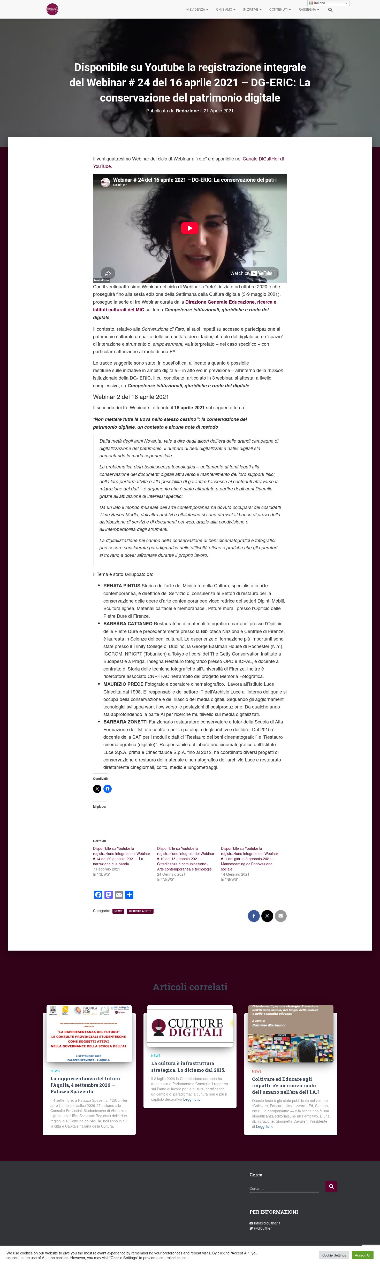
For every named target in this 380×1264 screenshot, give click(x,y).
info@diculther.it (266, 1223)
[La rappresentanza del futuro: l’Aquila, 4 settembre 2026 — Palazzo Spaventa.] (89, 1033)
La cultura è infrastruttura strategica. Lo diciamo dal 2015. (188, 1066)
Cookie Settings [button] (334, 1255)
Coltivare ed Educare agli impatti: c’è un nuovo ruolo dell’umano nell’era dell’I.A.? (286, 1085)
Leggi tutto (192, 1099)
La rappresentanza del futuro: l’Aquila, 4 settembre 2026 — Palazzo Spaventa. (85, 1085)
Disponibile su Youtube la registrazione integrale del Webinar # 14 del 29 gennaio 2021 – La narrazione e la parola (121, 856)
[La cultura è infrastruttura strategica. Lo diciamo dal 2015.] (190, 1025)
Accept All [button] (362, 1255)
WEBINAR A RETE (140, 911)
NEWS (118, 911)
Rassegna (308, 9)
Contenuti (278, 9)
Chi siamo (224, 9)
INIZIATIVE (251, 9)
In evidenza (196, 9)
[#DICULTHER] (52, 9)
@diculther (262, 1228)
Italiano (319, 3)
